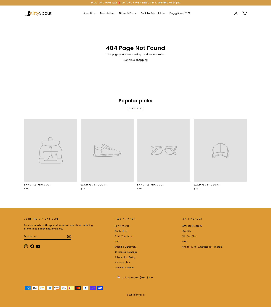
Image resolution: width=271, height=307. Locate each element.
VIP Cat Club (189, 236)
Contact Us (121, 231)
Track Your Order (124, 236)
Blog (184, 241)
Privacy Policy (122, 262)
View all (135, 108)
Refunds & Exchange (126, 252)
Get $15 (186, 231)
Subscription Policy (125, 257)
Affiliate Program (192, 225)
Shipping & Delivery (125, 246)
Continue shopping (135, 60)
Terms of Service (124, 267)
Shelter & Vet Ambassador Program (202, 246)
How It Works (122, 225)
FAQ (117, 241)
